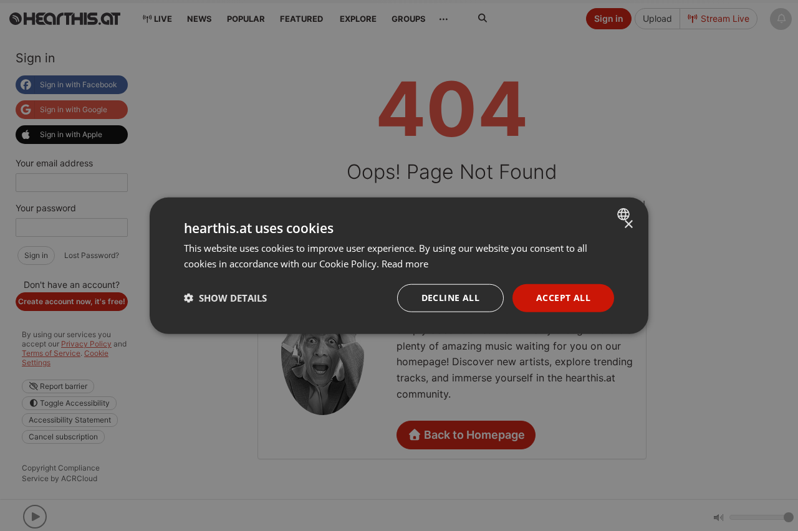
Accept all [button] (563, 298)
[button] (225, 298)
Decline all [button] (450, 298)
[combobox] (625, 214)
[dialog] (399, 266)
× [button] (628, 224)
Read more (405, 263)
